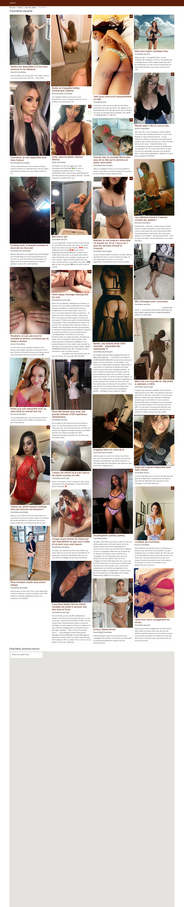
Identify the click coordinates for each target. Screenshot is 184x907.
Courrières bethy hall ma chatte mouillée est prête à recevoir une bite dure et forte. (69, 607)
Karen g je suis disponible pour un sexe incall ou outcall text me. (28, 410)
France (20, 7)
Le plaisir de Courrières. (147, 542)
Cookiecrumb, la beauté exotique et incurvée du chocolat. (29, 246)
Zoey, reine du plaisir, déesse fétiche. (67, 158)
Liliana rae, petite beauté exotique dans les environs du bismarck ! (29, 508)
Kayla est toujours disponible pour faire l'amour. (153, 468)
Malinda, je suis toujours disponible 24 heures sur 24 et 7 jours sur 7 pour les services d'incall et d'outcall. (111, 244)
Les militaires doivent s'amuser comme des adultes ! (151, 218)
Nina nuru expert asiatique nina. (151, 51)
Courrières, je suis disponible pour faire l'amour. (29, 158)
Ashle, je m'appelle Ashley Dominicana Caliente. (66, 89)
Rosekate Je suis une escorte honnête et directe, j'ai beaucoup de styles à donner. (30, 339)
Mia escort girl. (60, 236)
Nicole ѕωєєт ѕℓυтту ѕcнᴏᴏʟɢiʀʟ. (152, 125)
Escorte (12, 7)
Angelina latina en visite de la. (109, 449)
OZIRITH (13, 3)
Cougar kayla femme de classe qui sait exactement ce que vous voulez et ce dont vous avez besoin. (71, 542)
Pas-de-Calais (30, 7)
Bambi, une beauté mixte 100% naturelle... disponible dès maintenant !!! (109, 346)
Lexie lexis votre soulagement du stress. (152, 621)
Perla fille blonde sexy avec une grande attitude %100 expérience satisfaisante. (69, 414)
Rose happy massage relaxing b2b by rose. (70, 295)
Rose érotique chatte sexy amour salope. (28, 583)
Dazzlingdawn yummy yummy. (109, 535)
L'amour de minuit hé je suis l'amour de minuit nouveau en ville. (71, 474)
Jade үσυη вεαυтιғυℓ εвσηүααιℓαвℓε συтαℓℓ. (112, 98)
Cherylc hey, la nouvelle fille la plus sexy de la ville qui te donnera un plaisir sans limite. (111, 160)
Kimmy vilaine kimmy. (104, 629)
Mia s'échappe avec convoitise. (151, 301)
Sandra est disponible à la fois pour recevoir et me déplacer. (29, 68)
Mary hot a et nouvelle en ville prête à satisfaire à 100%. (154, 382)
